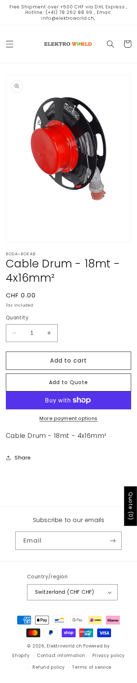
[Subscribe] (112, 540)
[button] (9, 43)
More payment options (68, 418)
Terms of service (91, 667)
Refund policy (49, 667)
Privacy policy (108, 655)
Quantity (17, 317)
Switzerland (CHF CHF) (65, 592)
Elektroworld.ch (64, 646)
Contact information (61, 655)
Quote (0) (130, 506)
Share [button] (23, 457)
